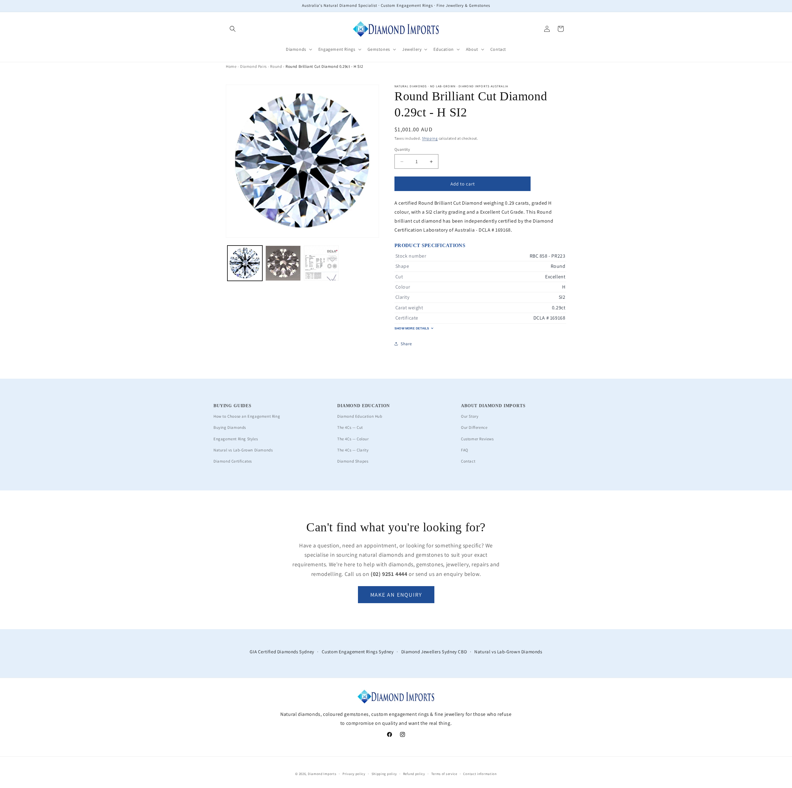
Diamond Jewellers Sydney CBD (434, 652)
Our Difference (474, 427)
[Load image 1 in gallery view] (244, 263)
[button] (232, 29)
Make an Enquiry (396, 594)
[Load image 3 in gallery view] (321, 263)
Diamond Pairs (253, 66)
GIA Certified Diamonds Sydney (282, 652)
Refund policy (414, 774)
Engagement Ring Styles (235, 439)
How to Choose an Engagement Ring (246, 416)
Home (231, 66)
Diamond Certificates (232, 461)
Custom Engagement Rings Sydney (358, 652)
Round (276, 66)
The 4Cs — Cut (350, 427)
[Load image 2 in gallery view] (282, 263)
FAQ (464, 450)
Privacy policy (353, 774)
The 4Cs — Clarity (352, 450)
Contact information (480, 774)
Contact (468, 461)
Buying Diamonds (229, 427)
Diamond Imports (322, 774)
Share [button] (406, 343)
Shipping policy (384, 774)
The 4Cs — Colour (353, 439)
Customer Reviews (477, 439)
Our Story (469, 416)
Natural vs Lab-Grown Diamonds (243, 450)
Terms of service (444, 774)
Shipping (430, 138)
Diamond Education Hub (359, 416)
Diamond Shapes (352, 461)
